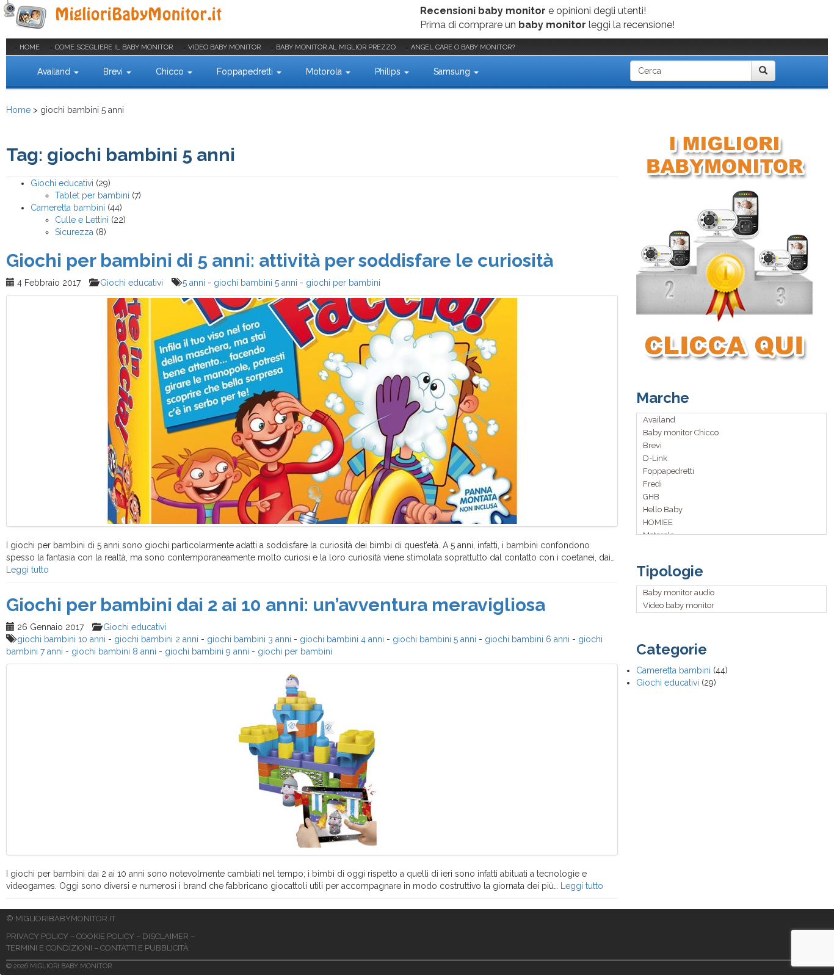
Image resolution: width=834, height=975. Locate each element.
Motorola (325, 71)
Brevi (114, 71)
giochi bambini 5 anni (255, 283)
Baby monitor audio (678, 592)
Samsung (453, 71)
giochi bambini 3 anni (249, 639)
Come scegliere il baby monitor (114, 47)
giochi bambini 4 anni (342, 639)
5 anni (194, 283)
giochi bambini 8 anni (113, 651)
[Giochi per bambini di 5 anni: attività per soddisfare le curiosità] (312, 411)
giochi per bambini (343, 283)
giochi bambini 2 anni (156, 639)
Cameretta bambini (68, 207)
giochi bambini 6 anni (527, 639)
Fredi (652, 483)
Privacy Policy (37, 936)
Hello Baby (663, 509)
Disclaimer (165, 936)
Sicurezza (74, 232)
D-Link (655, 458)
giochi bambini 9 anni (207, 651)
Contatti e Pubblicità (144, 947)
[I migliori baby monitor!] (732, 246)
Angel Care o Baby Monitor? (463, 47)
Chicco (171, 71)
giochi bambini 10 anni (61, 639)
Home (30, 47)
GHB (651, 496)
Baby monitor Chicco (681, 432)
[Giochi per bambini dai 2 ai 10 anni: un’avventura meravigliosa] (312, 759)
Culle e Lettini (82, 220)
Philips (389, 71)
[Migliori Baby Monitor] (16, 71)
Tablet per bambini (92, 195)
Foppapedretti (246, 71)
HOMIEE (658, 522)
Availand (55, 71)
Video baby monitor (224, 47)
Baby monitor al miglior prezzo (336, 47)
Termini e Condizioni (49, 947)
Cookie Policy (105, 936)
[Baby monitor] (114, 15)
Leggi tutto (27, 569)
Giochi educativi (62, 183)
